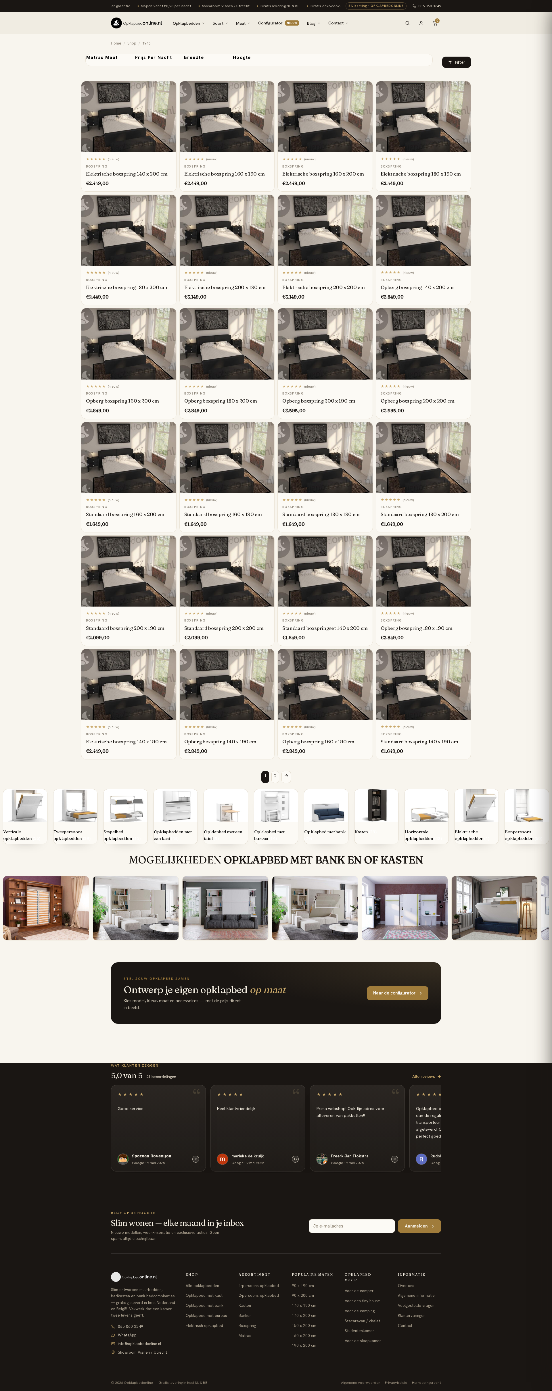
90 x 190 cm (303, 1285)
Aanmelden (419, 1226)
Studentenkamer (359, 1330)
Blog (311, 23)
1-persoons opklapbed (259, 1285)
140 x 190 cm (304, 1305)
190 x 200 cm (304, 1345)
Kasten (245, 1305)
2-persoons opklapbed (259, 1295)
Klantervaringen (411, 1315)
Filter (460, 62)
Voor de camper (359, 1290)
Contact (336, 23)
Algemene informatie (416, 1295)
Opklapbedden (186, 23)
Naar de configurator (397, 993)
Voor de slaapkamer (363, 1340)
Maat (241, 23)
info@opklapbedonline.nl (139, 1343)
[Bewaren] (169, 87)
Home (116, 43)
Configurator (277, 23)
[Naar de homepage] (143, 1277)
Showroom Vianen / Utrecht (142, 1352)
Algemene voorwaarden (360, 1382)
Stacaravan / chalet (362, 1320)
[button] (456, 62)
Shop (131, 43)
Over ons (406, 1285)
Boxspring (247, 1325)
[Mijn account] (421, 23)
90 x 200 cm (303, 1295)
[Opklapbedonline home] (136, 23)
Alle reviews (426, 1076)
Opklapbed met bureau (206, 1315)
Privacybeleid (396, 1382)
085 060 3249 (429, 5)
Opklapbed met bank (204, 1305)
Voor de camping (360, 1310)
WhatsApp (127, 1335)
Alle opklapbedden (202, 1285)
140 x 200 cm (304, 1315)
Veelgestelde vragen (416, 1305)
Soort (218, 23)
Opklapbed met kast (204, 1295)
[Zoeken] (407, 23)
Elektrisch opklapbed (204, 1325)
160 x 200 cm (304, 1335)
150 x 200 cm (304, 1325)
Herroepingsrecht (426, 1382)
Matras (245, 1335)
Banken (245, 1315)
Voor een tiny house (362, 1300)
